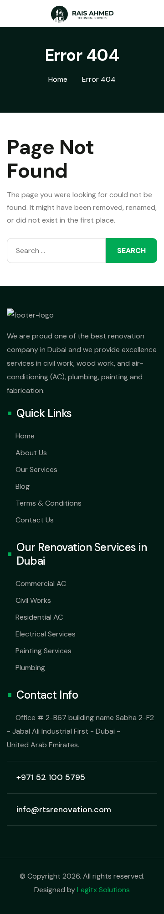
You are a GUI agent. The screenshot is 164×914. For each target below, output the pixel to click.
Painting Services (43, 651)
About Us (31, 452)
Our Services (36, 469)
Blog (22, 486)
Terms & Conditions (48, 503)
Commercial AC (40, 583)
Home (25, 436)
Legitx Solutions (103, 889)
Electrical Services (45, 634)
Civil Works (33, 600)
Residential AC (39, 617)
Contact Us (34, 520)
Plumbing (30, 667)
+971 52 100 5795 (50, 777)
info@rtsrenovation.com (63, 809)
